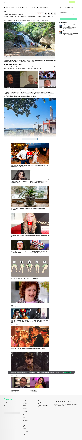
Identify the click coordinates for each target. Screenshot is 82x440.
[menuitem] (12, 403)
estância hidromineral (8, 18)
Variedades (25, 432)
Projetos (24, 429)
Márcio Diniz (7, 13)
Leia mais (30, 139)
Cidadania (25, 409)
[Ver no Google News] (40, 14)
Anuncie (73, 2)
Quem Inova (25, 431)
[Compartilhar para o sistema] (55, 14)
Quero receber (68, 18)
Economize (25, 412)
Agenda (6, 405)
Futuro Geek (25, 419)
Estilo (24, 417)
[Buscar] (18, 413)
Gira (23, 422)
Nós (23, 426)
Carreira (24, 405)
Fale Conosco (41, 402)
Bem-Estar (25, 403)
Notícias (24, 428)
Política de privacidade (43, 405)
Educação (25, 414)
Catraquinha (25, 406)
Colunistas (6, 407)
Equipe (39, 406)
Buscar (5, 411)
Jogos (24, 425)
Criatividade (25, 411)
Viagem (24, 434)
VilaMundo (25, 436)
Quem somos (41, 403)
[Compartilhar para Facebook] (52, 14)
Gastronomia (25, 420)
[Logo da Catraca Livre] (8, 2)
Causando (25, 408)
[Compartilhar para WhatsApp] (46, 14)
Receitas (6, 402)
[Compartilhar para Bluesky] (49, 14)
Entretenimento (26, 416)
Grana (24, 423)
